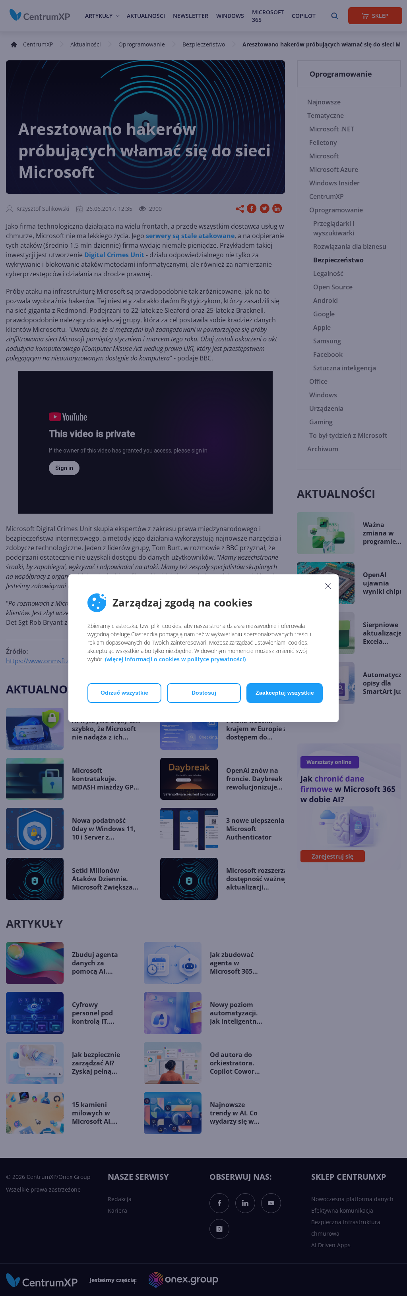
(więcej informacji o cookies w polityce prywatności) (175, 659)
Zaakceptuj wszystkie (285, 692)
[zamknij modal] (328, 585)
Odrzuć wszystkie (124, 692)
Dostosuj (204, 692)
